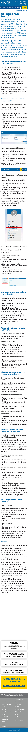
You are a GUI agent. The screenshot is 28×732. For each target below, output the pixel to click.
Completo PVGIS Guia (19, 699)
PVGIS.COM (4, 714)
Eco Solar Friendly (5, 716)
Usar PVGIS (17, 706)
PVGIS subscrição (16, 24)
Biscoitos (3, 724)
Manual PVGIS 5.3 (5, 709)
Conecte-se (17, 8)
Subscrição (4, 706)
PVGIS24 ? (4, 702)
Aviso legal (4, 721)
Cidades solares (5, 719)
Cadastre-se (10, 8)
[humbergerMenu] (1, 2)
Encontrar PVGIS (18, 702)
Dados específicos (18, 711)
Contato (16, 714)
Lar (2, 699)
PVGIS (16, 41)
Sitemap (16, 716)
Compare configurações (20, 709)
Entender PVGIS (18, 704)
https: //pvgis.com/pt (9, 115)
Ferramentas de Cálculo (6, 711)
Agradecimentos (5, 726)
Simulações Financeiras (14, 686)
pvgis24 (24, 8)
